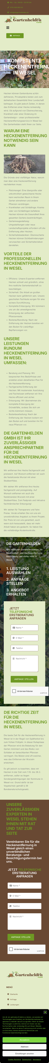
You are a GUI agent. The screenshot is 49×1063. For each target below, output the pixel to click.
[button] (45, 1012)
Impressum (37, 1059)
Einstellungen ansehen (24, 1054)
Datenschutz (27, 1059)
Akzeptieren (24, 1040)
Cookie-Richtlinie (14, 1059)
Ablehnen (24, 1047)
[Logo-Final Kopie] (22, 17)
